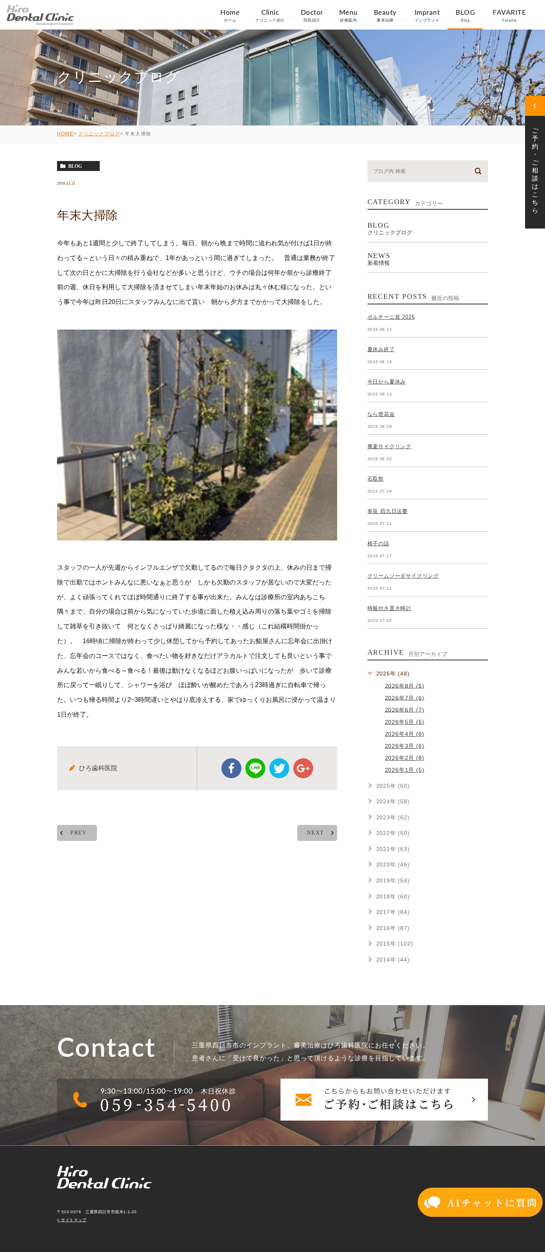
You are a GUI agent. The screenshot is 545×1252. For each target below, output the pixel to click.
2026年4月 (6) (405, 734)
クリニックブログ (99, 134)
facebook (231, 768)
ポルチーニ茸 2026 (391, 317)
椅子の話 (378, 544)
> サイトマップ (72, 1220)
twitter (279, 768)
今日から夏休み (386, 382)
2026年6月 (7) (405, 709)
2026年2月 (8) (405, 758)
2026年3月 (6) (405, 746)
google (303, 768)
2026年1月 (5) (405, 770)
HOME (65, 134)
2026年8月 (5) (405, 685)
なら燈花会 (381, 414)
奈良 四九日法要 (387, 511)
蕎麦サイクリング (389, 446)
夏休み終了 (381, 349)
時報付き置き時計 (389, 608)
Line (255, 768)
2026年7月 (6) (405, 697)
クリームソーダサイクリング (403, 576)
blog (75, 166)
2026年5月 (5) (405, 722)
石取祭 (375, 479)
